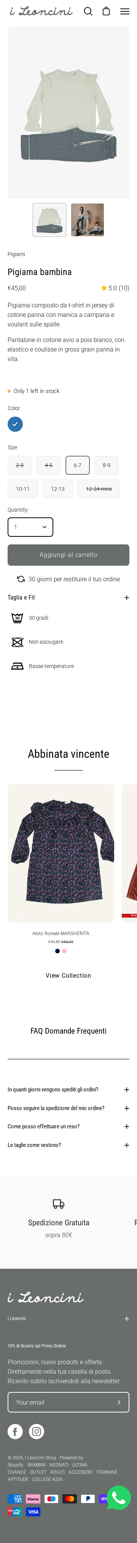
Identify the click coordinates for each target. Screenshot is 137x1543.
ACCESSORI (80, 1472)
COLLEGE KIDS (47, 1479)
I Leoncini (17, 1318)
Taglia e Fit (21, 597)
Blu (57, 951)
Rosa (64, 951)
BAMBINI (37, 1465)
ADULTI (57, 1472)
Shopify (15, 1465)
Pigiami (16, 254)
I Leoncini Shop (41, 1457)
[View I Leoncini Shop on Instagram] (36, 1431)
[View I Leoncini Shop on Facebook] (15, 1431)
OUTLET (38, 1472)
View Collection (68, 975)
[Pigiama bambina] (49, 220)
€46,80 (60, 942)
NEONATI (58, 1465)
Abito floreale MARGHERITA (60, 933)
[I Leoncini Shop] (42, 11)
